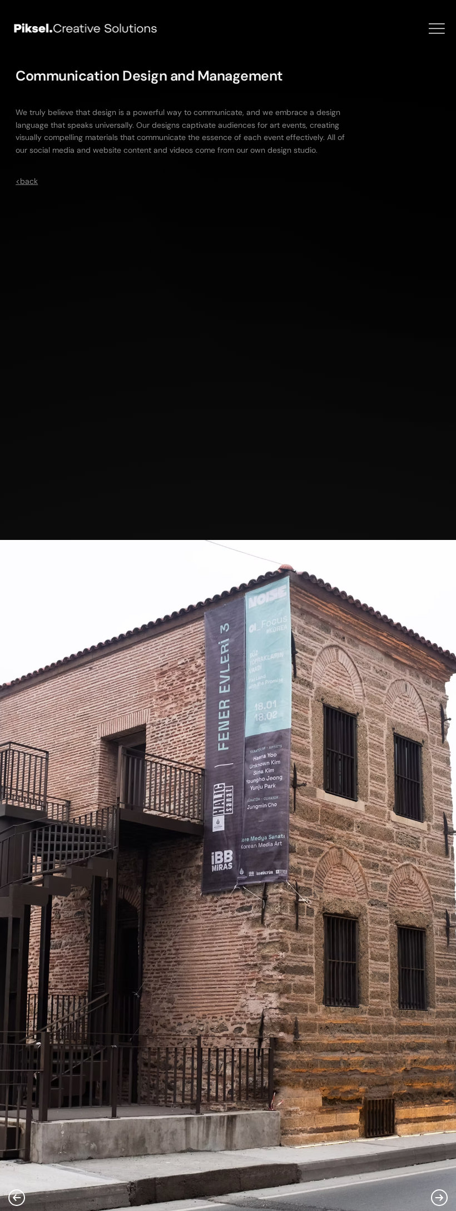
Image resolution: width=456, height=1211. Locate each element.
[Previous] (16, 1197)
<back (27, 181)
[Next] (439, 1197)
